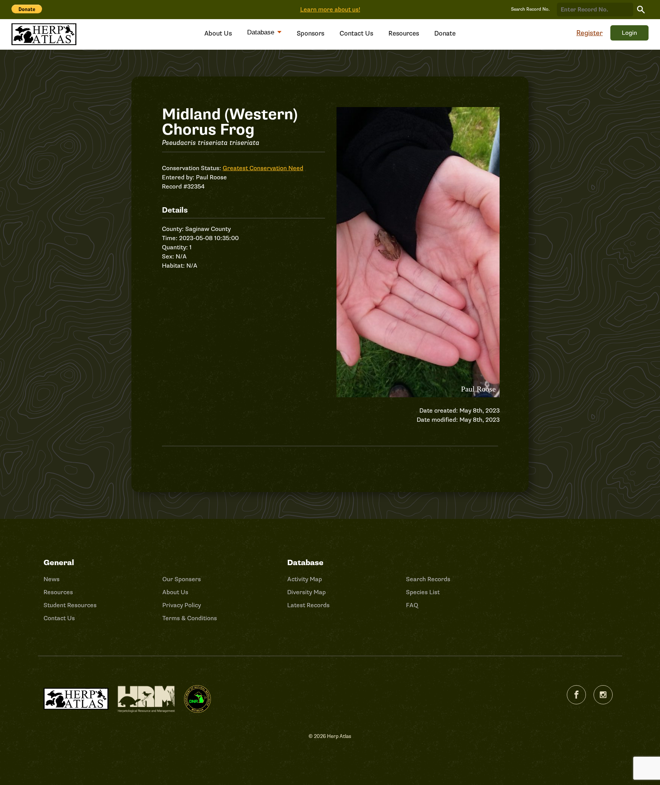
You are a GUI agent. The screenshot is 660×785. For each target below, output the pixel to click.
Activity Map (304, 579)
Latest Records (308, 605)
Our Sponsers (181, 579)
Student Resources (70, 605)
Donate (445, 33)
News (52, 579)
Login (629, 33)
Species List (423, 592)
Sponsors (310, 33)
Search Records (428, 579)
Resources (403, 33)
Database (261, 32)
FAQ (412, 605)
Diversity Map (306, 592)
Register (589, 33)
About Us (218, 33)
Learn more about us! (330, 9)
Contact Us (356, 33)
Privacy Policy (181, 605)
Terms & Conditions (189, 618)
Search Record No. (530, 9)
